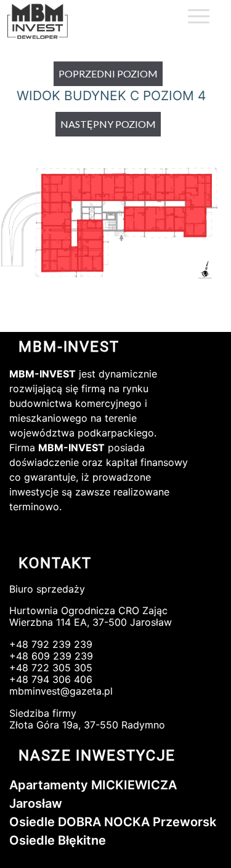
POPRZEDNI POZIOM (108, 73)
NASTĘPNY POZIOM (108, 124)
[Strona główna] (50, 22)
